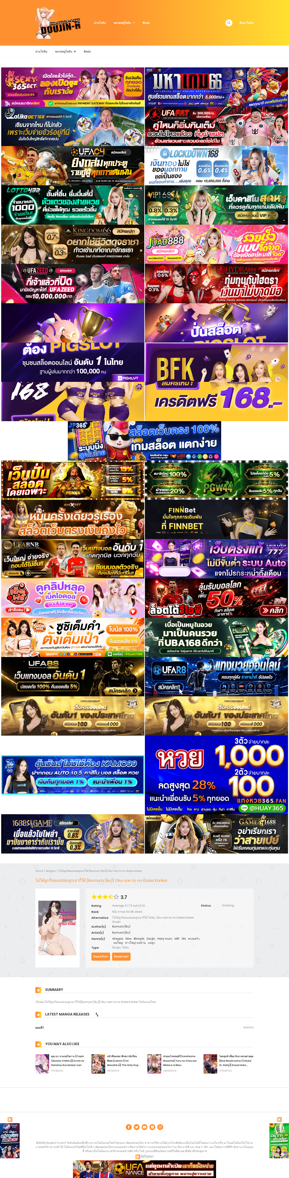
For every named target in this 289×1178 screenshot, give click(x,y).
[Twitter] (137, 1127)
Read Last (121, 956)
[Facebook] (129, 1127)
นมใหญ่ (118, 943)
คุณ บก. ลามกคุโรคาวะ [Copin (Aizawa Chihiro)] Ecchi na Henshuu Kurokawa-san (67, 1061)
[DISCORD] (160, 1127)
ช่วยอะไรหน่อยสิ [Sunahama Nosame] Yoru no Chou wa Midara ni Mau (180, 1061)
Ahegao (51, 871)
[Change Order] (97, 1014)
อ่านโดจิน (100, 23)
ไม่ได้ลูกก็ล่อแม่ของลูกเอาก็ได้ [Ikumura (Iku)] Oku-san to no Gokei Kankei (100, 871)
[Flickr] (152, 1127)
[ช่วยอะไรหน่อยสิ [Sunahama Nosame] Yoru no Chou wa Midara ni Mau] (154, 1064)
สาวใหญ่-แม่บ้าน (135, 943)
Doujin (151, 939)
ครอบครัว (194, 939)
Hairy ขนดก (164, 939)
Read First (100, 956)
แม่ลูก (151, 943)
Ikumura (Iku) (121, 926)
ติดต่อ (146, 23)
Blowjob (139, 939)
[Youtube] (144, 1127)
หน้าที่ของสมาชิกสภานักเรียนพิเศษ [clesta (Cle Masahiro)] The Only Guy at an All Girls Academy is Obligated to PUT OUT (123, 1065)
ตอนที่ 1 (39, 1028)
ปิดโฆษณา (147, 1156)
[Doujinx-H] (58, 23)
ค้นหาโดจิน (247, 23)
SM (184, 939)
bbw (129, 939)
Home (39, 871)
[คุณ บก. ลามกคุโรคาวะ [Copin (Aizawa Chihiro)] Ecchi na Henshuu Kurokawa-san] (42, 1064)
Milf (177, 939)
